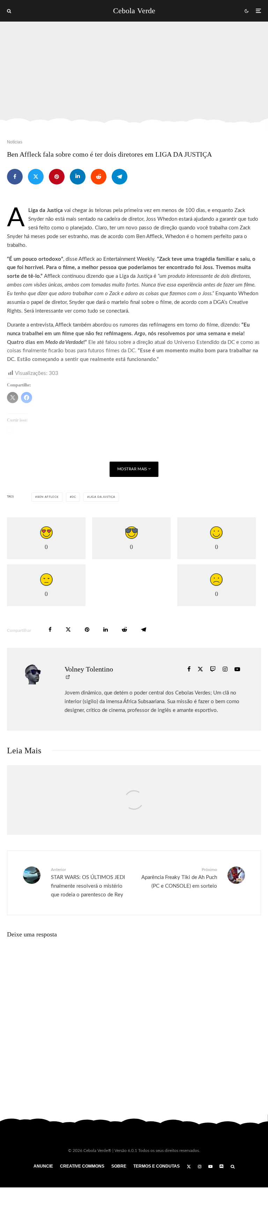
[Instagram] (199, 1166)
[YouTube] (210, 1166)
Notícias (14, 142)
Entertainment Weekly (128, 259)
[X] (188, 1166)
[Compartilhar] (15, 177)
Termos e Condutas (156, 1166)
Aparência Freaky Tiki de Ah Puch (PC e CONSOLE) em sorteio (179, 878)
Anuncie (43, 1166)
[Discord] (221, 1166)
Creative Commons (82, 1166)
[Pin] (57, 177)
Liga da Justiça (102, 497)
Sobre (118, 1166)
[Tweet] (36, 177)
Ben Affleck (48, 497)
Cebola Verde (134, 11)
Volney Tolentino (89, 669)
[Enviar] (98, 177)
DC (74, 497)
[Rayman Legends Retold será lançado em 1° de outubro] (134, 807)
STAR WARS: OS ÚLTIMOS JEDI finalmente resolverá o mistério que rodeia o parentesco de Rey (88, 882)
